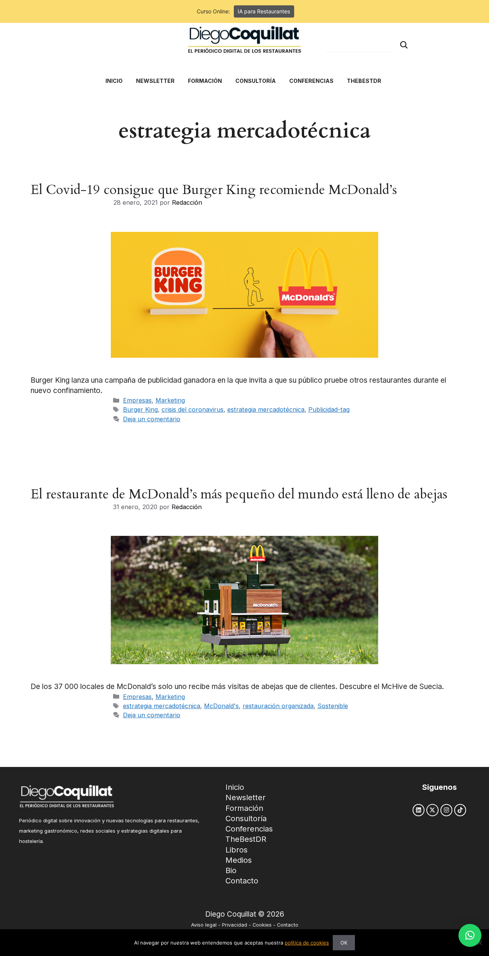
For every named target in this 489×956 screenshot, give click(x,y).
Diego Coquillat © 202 (242, 914)
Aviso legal (204, 925)
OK (343, 943)
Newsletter (245, 797)
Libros (236, 849)
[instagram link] (446, 810)
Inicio (234, 787)
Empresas (137, 400)
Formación (244, 808)
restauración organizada (278, 706)
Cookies (262, 925)
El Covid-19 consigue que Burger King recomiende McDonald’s (214, 190)
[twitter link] (432, 810)
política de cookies (307, 943)
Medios (238, 860)
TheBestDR (245, 839)
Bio (230, 870)
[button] (469, 935)
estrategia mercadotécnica (265, 409)
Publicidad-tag (329, 409)
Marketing (170, 400)
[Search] (403, 45)
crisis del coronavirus (192, 409)
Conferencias (249, 828)
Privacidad (234, 925)
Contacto (241, 880)
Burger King (140, 409)
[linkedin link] (418, 810)
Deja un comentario (151, 419)
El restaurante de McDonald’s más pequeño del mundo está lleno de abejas (239, 494)
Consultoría (246, 818)
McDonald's (221, 706)
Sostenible (332, 706)
